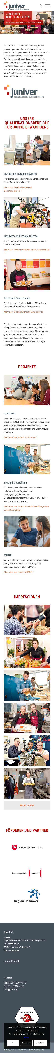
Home (26, 1037)
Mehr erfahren (14, 31)
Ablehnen (40, 1043)
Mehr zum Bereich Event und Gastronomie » (24, 311)
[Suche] (39, 5)
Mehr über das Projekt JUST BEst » (20, 437)
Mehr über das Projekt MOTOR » (19, 571)
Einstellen (26, 1043)
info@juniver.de (11, 989)
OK (13, 1043)
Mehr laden (27, 805)
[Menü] (46, 5)
